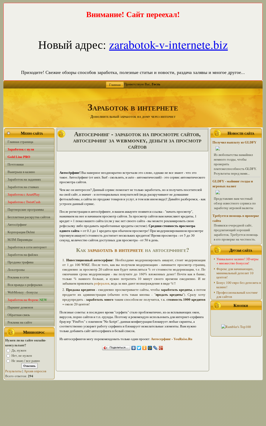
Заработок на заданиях (24, 179)
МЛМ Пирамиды (20, 239)
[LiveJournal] (155, 348)
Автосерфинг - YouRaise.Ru (171, 338)
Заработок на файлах (23, 254)
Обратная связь (19, 314)
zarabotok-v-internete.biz (168, 44)
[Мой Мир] (150, 348)
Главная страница (20, 141)
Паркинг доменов (20, 307)
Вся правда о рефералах (25, 284)
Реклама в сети (18, 277)
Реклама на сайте (20, 322)
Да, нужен (18, 350)
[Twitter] (139, 348)
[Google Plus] (161, 348)
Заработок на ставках (23, 186)
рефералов (101, 283)
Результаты (13, 371)
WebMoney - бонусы (23, 292)
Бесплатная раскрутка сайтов (29, 217)
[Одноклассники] (144, 348)
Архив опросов (35, 371)
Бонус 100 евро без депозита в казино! (238, 284)
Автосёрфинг (17, 224)
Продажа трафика (21, 262)
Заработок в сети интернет (27, 247)
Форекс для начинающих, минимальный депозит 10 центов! (235, 273)
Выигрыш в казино (21, 171)
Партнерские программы (26, 209)
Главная (115, 84)
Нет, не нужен (21, 355)
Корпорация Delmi (21, 232)
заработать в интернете (115, 249)
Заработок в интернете (133, 107)
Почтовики (16, 164)
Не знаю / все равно (25, 360)
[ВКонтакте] (133, 348)
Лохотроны (16, 269)
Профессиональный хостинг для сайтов (237, 294)
